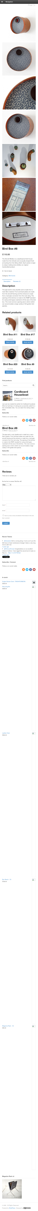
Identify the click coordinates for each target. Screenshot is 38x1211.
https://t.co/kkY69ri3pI (14, 553)
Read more (10, 342)
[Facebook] (30, 420)
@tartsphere (7, 541)
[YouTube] (34, 420)
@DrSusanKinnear (9, 549)
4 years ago (5, 547)
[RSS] (23, 420)
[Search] (33, 385)
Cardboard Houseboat (21, 393)
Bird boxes (12, 276)
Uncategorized (18, 400)
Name (4, 505)
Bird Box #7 (6, 425)
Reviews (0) (17, 281)
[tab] (7, 281)
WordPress (12, 1208)
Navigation (9, 2)
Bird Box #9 (32, 425)
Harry (17, 398)
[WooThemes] (27, 1208)
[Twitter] (27, 420)
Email (3, 510)
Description (7, 281)
